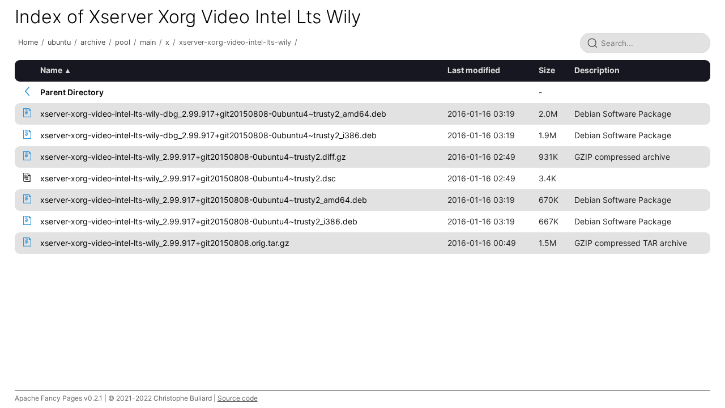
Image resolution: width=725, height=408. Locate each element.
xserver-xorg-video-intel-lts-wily (235, 42)
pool (122, 42)
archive (92, 42)
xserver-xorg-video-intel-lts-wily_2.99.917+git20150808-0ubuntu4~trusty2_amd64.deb (203, 200)
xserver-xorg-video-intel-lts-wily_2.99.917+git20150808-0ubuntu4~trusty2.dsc (188, 178)
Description (597, 70)
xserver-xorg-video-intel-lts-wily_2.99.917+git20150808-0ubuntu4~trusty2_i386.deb (198, 221)
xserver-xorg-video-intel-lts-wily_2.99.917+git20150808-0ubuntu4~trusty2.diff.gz (193, 157)
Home (28, 42)
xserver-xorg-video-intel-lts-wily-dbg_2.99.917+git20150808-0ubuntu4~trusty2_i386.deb (208, 135)
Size (547, 70)
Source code (238, 398)
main (148, 42)
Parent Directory (72, 92)
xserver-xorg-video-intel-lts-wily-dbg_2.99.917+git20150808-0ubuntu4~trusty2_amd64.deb (213, 113)
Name (51, 70)
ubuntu (59, 42)
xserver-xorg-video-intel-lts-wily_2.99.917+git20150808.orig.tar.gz (164, 243)
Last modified (473, 70)
